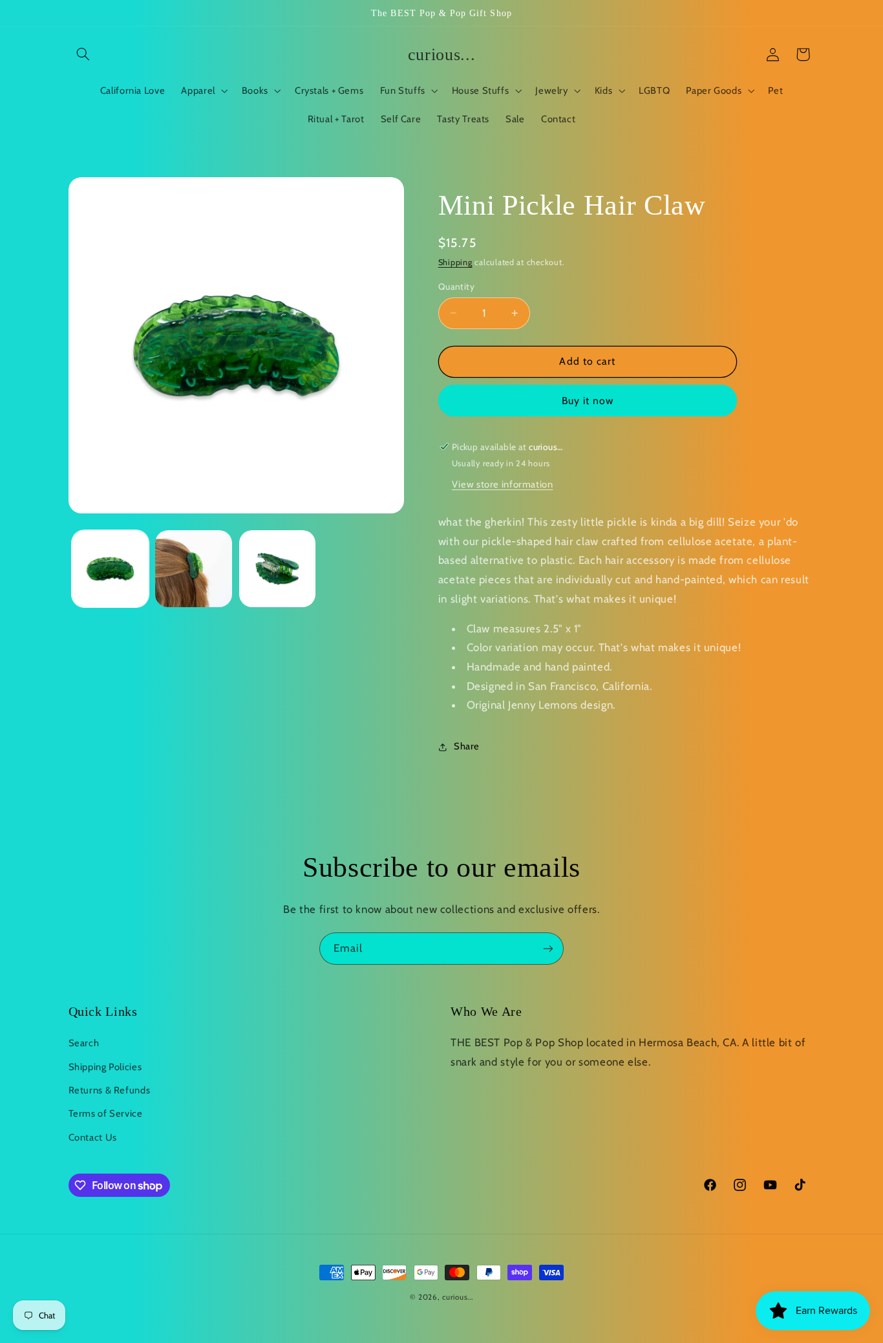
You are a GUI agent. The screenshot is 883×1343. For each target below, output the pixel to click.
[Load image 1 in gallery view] (110, 568)
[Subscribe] (548, 948)
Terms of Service (106, 1113)
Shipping (455, 263)
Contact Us (93, 1137)
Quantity (456, 286)
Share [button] (467, 747)
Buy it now (588, 400)
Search (84, 1043)
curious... (457, 1297)
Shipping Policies (105, 1067)
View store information (502, 485)
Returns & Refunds (110, 1090)
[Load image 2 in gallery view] (193, 568)
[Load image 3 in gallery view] (277, 568)
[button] (83, 54)
